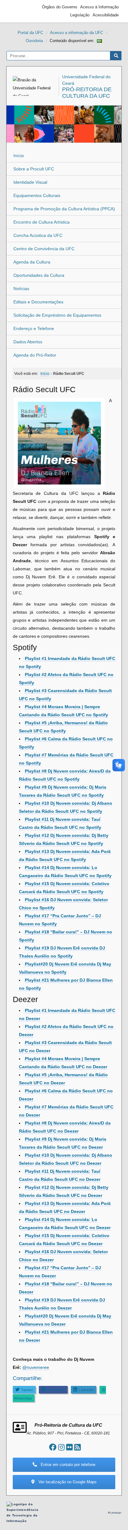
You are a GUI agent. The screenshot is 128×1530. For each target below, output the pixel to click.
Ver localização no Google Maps (67, 1482)
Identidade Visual (30, 182)
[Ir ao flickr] (69, 1447)
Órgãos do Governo (59, 7)
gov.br (20, 11)
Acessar (115, 1512)
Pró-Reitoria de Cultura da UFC (87, 92)
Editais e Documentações (38, 301)
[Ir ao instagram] (61, 1447)
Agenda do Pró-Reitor (34, 355)
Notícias (21, 288)
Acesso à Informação (99, 7)
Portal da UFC (30, 32)
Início (18, 155)
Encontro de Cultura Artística (41, 222)
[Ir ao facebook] (53, 1447)
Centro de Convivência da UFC (44, 248)
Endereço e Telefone (33, 328)
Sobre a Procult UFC (33, 168)
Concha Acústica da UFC (37, 235)
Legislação (79, 15)
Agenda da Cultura (31, 261)
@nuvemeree (35, 1367)
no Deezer (91, 1195)
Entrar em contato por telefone (67, 1464)
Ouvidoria (34, 40)
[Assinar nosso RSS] (77, 1447)
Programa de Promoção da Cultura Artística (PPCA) (64, 208)
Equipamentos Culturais (36, 195)
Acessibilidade (106, 15)
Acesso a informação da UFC (76, 32)
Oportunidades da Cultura (38, 275)
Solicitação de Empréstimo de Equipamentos (57, 315)
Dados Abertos (27, 341)
